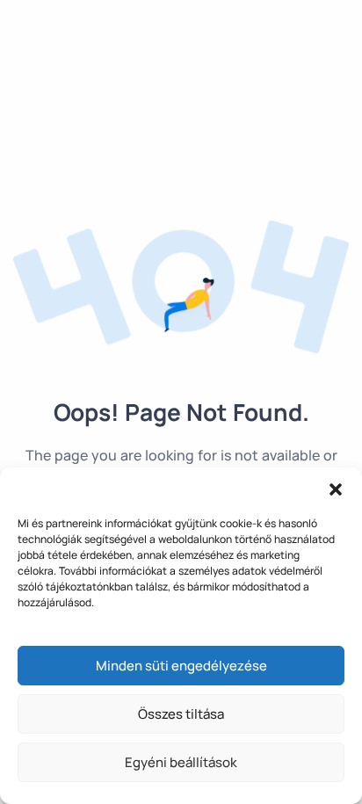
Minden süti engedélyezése (181, 665)
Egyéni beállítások (181, 762)
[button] (335, 489)
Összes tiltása (181, 714)
